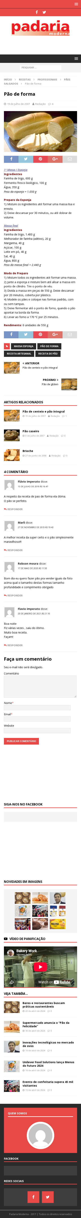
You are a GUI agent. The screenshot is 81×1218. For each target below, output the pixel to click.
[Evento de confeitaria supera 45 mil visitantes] (40, 911)
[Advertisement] (42, 44)
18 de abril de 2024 (35, 1030)
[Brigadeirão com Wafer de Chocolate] (40, 924)
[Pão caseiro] (12, 435)
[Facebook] (36, 12)
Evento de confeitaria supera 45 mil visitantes (48, 1083)
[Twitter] (44, 12)
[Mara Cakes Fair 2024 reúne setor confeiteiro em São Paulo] (22, 924)
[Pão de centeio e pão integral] (12, 415)
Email (7, 714)
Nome (8, 703)
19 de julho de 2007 (18, 104)
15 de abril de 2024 (35, 1090)
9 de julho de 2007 (34, 435)
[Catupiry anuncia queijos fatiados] (57, 911)
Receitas (25, 79)
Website (9, 725)
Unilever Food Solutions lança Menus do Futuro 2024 (48, 1063)
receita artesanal (19, 353)
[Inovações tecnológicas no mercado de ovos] (57, 898)
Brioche (28, 451)
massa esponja (23, 346)
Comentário (11, 673)
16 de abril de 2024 (35, 1050)
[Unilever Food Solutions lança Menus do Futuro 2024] (22, 911)
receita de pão (48, 353)
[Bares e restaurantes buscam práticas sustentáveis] (22, 898)
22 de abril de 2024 (35, 1011)
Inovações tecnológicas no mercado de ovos (48, 1044)
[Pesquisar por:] (40, 67)
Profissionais (47, 79)
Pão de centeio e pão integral (44, 411)
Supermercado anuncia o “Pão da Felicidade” (46, 1024)
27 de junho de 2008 (35, 455)
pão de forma (49, 346)
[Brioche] (12, 455)
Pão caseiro (31, 431)
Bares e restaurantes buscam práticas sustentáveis (44, 1004)
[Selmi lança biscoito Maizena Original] (57, 924)
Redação (40, 104)
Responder (15, 509)
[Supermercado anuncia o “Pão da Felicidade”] (40, 898)
